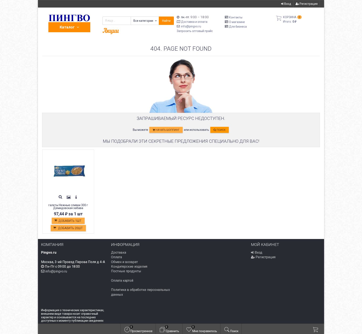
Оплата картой (122, 281)
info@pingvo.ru (191, 26)
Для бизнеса (238, 26)
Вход (287, 3)
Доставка (118, 252)
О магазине (237, 22)
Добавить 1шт (69, 220)
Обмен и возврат (124, 262)
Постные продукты (126, 271)
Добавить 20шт (70, 228)
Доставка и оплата (194, 21)
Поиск (221, 129)
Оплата (116, 257)
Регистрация (308, 3)
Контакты (235, 17)
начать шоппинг (167, 129)
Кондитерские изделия (129, 266)
